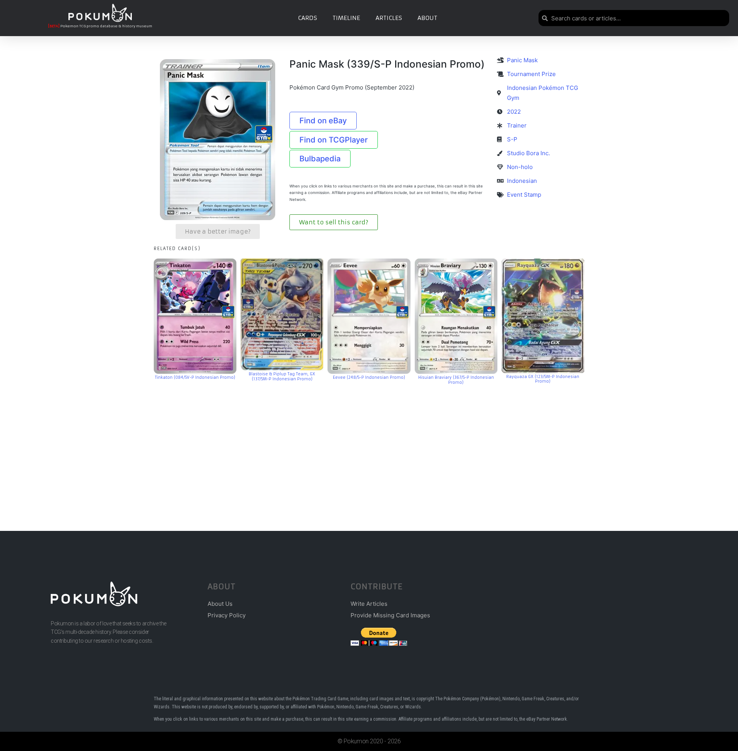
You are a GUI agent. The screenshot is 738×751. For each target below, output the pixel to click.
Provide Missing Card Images (390, 615)
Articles (389, 18)
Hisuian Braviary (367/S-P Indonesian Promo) (456, 380)
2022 (514, 111)
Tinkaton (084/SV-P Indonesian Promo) (195, 377)
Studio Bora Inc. (528, 153)
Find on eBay (323, 120)
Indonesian (522, 180)
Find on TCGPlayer (333, 139)
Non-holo (520, 167)
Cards (307, 18)
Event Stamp (524, 194)
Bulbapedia (320, 158)
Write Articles (369, 603)
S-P (512, 139)
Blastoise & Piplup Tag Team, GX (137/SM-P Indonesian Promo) (282, 376)
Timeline (346, 18)
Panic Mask (522, 60)
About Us (220, 603)
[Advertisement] (369, 446)
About (427, 18)
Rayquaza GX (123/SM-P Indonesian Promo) (542, 379)
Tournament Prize (531, 74)
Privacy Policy (227, 615)
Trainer (517, 125)
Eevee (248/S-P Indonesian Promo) (369, 377)
